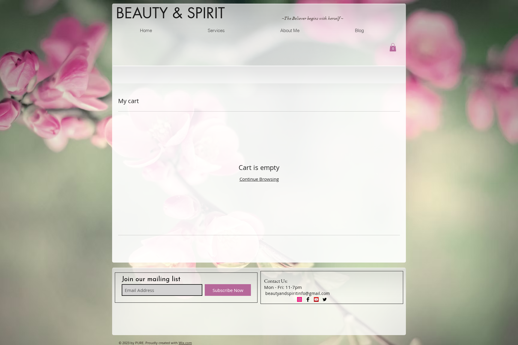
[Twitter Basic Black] (324, 299)
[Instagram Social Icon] (299, 299)
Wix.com (185, 343)
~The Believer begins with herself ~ (312, 18)
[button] (392, 47)
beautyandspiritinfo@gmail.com (297, 293)
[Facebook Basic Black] (307, 299)
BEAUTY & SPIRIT (170, 12)
